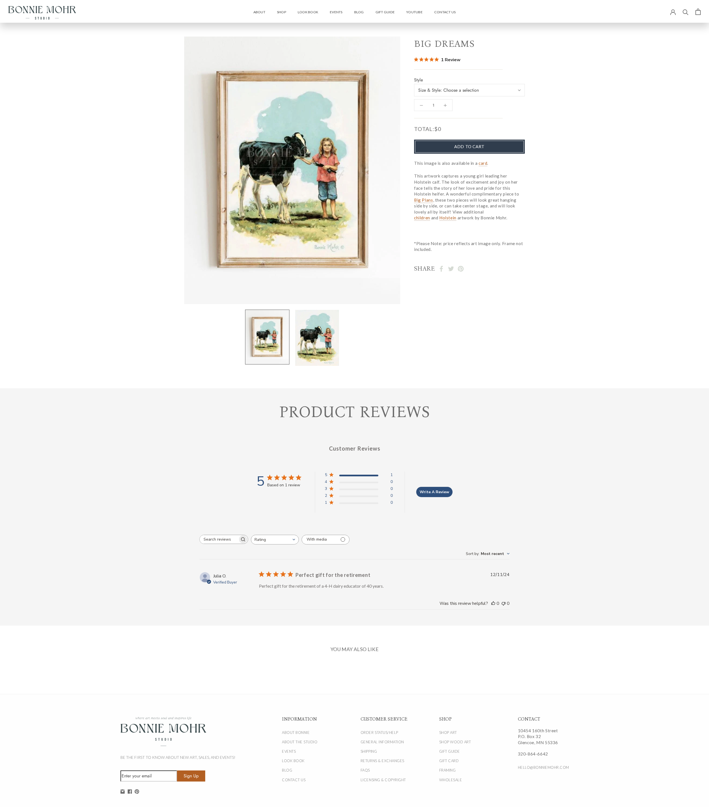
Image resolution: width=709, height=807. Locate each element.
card (483, 163)
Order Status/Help (379, 732)
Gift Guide (385, 12)
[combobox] (275, 539)
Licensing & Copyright (383, 780)
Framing (447, 770)
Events (336, 12)
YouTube (414, 12)
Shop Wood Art (455, 742)
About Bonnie (296, 732)
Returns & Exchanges (382, 761)
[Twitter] (451, 269)
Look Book (308, 12)
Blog (359, 12)
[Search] (686, 12)
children (422, 217)
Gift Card (449, 761)
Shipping (369, 751)
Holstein (447, 217)
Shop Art (448, 732)
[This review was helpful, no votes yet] (493, 603)
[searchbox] (219, 539)
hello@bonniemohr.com (543, 767)
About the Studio (299, 742)
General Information (382, 742)
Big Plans (423, 199)
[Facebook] (441, 269)
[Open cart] (698, 11)
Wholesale (450, 780)
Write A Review (434, 492)
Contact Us (445, 12)
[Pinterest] (461, 269)
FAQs (365, 770)
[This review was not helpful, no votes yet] (503, 603)
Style (418, 80)
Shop (281, 12)
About (259, 12)
